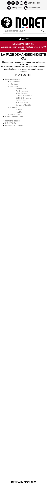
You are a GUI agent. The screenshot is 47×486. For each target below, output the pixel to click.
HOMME (19, 110)
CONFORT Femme (23, 98)
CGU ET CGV (10, 123)
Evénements (21, 89)
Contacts (14, 84)
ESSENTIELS (21, 100)
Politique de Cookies (14, 125)
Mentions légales (12, 121)
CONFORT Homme (24, 96)
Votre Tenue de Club (14, 117)
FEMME (19, 112)
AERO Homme (22, 91)
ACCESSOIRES (22, 103)
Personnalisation (12, 79)
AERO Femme (22, 93)
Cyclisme (14, 86)
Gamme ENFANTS (23, 105)
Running (13, 107)
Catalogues (15, 114)
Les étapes (15, 82)
